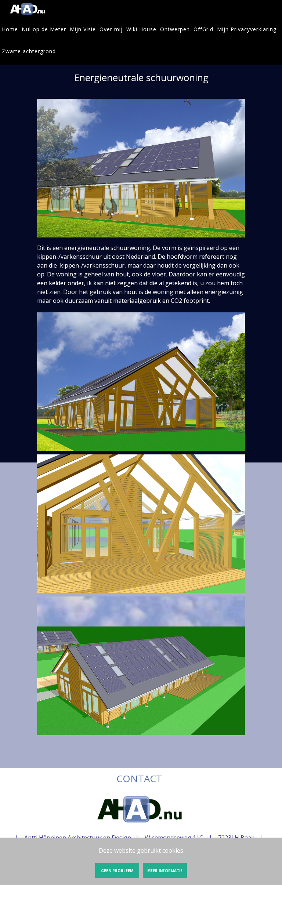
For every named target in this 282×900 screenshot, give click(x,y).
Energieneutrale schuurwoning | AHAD (27, 9)
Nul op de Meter (44, 29)
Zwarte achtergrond (29, 51)
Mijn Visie (83, 29)
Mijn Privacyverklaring (246, 29)
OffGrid (203, 29)
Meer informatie (164, 870)
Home (10, 29)
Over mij (111, 29)
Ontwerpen (175, 29)
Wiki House (141, 29)
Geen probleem (117, 870)
